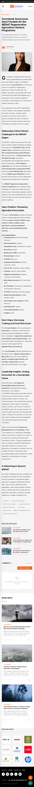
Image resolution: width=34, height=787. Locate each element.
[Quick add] (30, 778)
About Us (4, 770)
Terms (23, 770)
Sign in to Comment (24, 568)
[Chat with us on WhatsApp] (30, 783)
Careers (10, 770)
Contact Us (17, 770)
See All (4, 601)
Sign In (30, 6)
